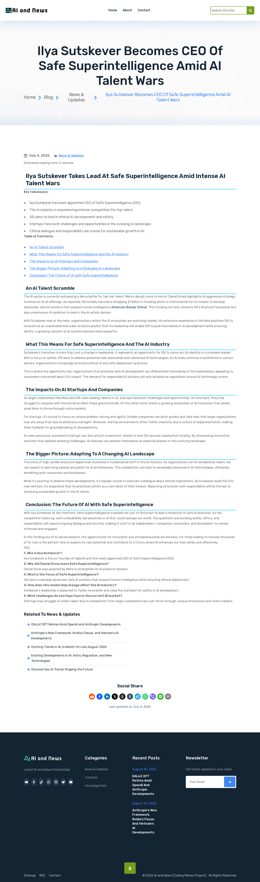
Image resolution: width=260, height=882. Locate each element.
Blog (48, 97)
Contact (144, 10)
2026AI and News (159, 875)
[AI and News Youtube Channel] (26, 782)
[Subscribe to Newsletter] (229, 782)
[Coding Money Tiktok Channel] (41, 782)
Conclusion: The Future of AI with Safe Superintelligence (74, 275)
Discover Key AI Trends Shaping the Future (62, 669)
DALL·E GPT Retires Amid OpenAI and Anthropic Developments (75, 624)
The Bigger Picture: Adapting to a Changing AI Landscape (75, 268)
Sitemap (30, 875)
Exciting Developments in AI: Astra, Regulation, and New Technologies (71, 658)
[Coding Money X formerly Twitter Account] (63, 782)
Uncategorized (95, 785)
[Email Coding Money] (70, 782)
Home (112, 10)
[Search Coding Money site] (250, 10)
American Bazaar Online (129, 307)
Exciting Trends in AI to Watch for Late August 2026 (69, 647)
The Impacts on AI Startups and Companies (64, 261)
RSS (42, 875)
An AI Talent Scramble (47, 247)
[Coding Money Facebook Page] (34, 782)
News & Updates (76, 97)
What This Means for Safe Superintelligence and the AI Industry (79, 254)
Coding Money (184, 875)
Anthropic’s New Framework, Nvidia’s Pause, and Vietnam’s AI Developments (74, 635)
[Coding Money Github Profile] (56, 782)
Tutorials (91, 777)
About (127, 10)
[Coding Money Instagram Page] (48, 782)
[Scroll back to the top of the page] (130, 868)
